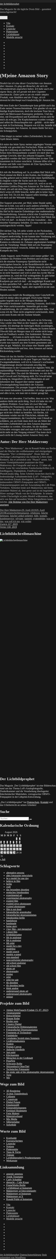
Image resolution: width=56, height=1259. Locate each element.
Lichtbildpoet (12, 34)
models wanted (13, 954)
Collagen (10, 1096)
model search (12, 951)
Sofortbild (11, 1124)
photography (12, 971)
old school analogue (16, 963)
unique (9, 996)
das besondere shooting (17, 889)
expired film (12, 901)
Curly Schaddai (13, 1179)
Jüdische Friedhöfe (15, 1049)
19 (8, 849)
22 (17, 849)
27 (11, 852)
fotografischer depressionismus (21, 915)
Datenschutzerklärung (30, 1254)
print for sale (12, 979)
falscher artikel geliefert (21, 515)
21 (14, 849)
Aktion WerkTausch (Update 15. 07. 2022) (27, 1010)
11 (5, 845)
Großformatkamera (15, 1041)
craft (8, 886)
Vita (8, 23)
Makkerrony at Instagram (18, 1193)
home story (11, 926)
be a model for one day (17, 878)
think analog (12, 988)
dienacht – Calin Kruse (17, 1182)
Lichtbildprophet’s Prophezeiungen (23, 1157)
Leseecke (10, 28)
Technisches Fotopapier (17, 1069)
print (8, 977)
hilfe (36, 515)
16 (20, 845)
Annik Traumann (14, 1176)
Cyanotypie (12, 1099)
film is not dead (13, 909)
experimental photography (19, 898)
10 (1, 845)
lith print (10, 943)
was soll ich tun (12, 521)
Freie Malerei (12, 1113)
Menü (3, 17)
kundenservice (7, 518)
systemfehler (39, 518)
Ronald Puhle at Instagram (19, 1199)
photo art (10, 968)
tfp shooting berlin (15, 985)
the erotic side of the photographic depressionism (30, 1072)
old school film (13, 965)
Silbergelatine (13, 1122)
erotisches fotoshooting (17, 892)
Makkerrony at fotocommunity (21, 1190)
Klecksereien (12, 1055)
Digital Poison (13, 1102)
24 (1, 852)
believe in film (13, 881)
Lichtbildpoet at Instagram (19, 1188)
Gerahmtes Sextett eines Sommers (23, 1038)
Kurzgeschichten (13, 513)
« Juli (2, 859)
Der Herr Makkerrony (11, 510)
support (28, 518)
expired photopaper (15, 906)
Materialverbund (14, 1116)
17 (1, 849)
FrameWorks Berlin (16, 1185)
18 (5, 849)
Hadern (10, 1044)
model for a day (14, 946)
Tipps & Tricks (13, 1152)
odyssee (19, 518)
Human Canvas (13, 1046)
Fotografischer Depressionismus (22, 1029)
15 (17, 845)
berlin (9, 884)
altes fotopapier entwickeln (19, 875)
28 (14, 852)
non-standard (12, 957)
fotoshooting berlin (15, 917)
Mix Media (11, 1119)
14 (14, 845)
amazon (25, 513)
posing (9, 974)
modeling (10, 948)
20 (11, 849)
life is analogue (13, 940)
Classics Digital (13, 1024)
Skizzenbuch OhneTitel (17, 1066)
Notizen (10, 1146)
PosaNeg (10, 1060)
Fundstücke (12, 1035)
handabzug (11, 920)
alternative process (15, 872)
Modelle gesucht (14, 37)
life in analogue (13, 937)
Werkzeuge (11, 1160)
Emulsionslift (12, 1105)
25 (5, 852)
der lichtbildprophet (9, 4)
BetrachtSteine (13, 1015)
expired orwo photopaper (18, 903)
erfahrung (35, 513)
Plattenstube (12, 31)
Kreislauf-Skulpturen (16, 1110)
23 (20, 849)
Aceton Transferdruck (17, 1093)
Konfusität (11, 1138)
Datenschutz (33, 802)
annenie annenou (14, 1174)
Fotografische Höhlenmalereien (21, 1027)
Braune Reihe (13, 1018)
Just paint (10, 1052)
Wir (8, 1077)
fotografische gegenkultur (18, 912)
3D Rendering (13, 1091)
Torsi (8, 1075)
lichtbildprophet (14, 934)
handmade (11, 923)
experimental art (14, 895)
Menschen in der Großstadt (19, 1058)
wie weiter (26, 521)
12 (8, 845)
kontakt (43, 515)
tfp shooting (12, 982)
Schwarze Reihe (14, 1063)
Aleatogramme (13, 1013)
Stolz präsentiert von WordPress (23, 1256)
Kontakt (10, 26)
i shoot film (11, 932)
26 (8, 852)
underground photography (19, 994)
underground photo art (17, 991)
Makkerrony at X (14, 1196)
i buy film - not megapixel (19, 929)
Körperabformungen (16, 1107)
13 (11, 845)
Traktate (10, 1155)
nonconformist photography (19, 960)
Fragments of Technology (18, 1032)
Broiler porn (12, 1021)
